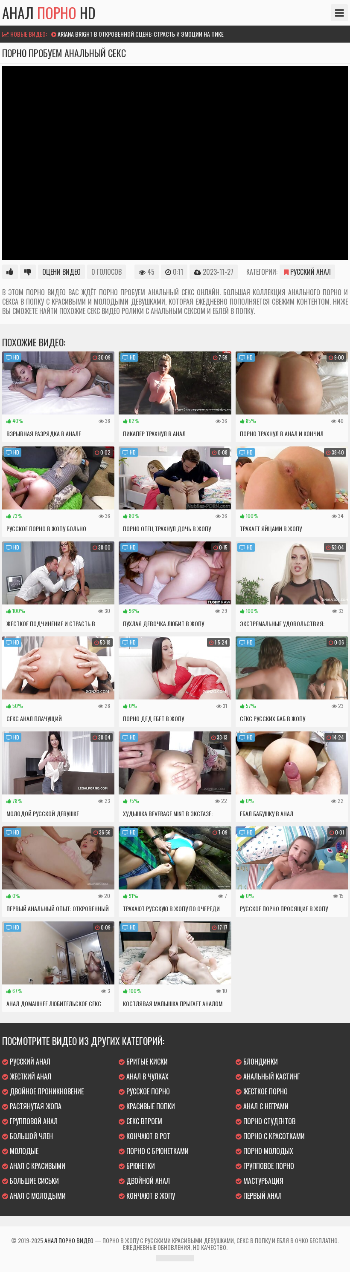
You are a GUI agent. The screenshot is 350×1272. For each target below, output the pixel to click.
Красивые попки (150, 1106)
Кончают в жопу (150, 1196)
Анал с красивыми (36, 1166)
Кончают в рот (147, 1136)
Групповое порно (268, 1166)
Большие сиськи (33, 1181)
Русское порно (147, 1091)
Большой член (30, 1136)
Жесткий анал (29, 1076)
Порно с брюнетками (157, 1151)
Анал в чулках (147, 1076)
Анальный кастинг (271, 1076)
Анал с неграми (265, 1106)
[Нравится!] (10, 272)
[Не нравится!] (28, 272)
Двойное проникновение (46, 1091)
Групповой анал (33, 1121)
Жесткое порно (265, 1091)
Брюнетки (140, 1166)
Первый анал (262, 1196)
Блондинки (260, 1061)
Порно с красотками (273, 1136)
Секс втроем (143, 1121)
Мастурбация (262, 1181)
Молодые (23, 1151)
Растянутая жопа (34, 1106)
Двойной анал (147, 1181)
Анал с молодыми (37, 1196)
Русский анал (310, 272)
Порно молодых (267, 1151)
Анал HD (49, 12)
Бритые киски (146, 1061)
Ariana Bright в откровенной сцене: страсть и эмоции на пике (141, 33)
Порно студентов (268, 1121)
